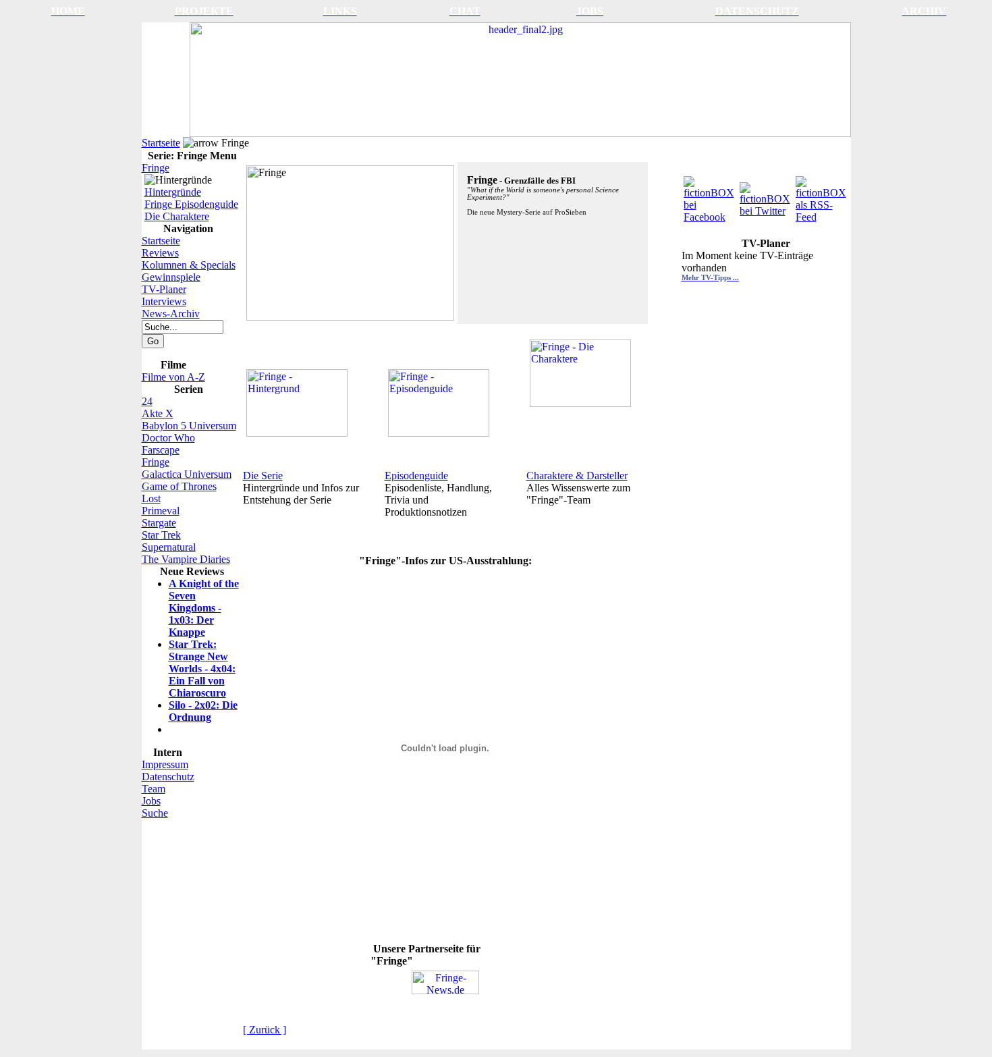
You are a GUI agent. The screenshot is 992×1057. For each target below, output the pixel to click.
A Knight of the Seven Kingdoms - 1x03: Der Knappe (204, 608)
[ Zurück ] (264, 1029)
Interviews (164, 301)
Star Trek (161, 535)
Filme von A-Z (173, 377)
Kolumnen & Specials (189, 265)
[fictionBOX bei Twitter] (766, 196)
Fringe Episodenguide (191, 204)
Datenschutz (168, 776)
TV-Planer (164, 289)
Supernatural (169, 547)
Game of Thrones (179, 486)
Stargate (159, 522)
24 (147, 401)
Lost (151, 498)
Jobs (151, 801)
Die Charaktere (176, 216)
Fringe (155, 167)
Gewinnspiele (171, 277)
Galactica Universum (186, 474)
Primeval (161, 510)
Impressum (165, 764)
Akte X (157, 413)
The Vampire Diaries (186, 559)
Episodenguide (416, 475)
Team (153, 788)
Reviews (160, 253)
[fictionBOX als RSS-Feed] (822, 196)
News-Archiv (171, 313)
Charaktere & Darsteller (577, 475)
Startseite (161, 142)
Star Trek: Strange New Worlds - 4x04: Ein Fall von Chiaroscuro (202, 669)
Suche (155, 813)
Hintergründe (172, 192)
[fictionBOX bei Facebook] (710, 196)
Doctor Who (168, 437)
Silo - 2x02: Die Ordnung (203, 711)
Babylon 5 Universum (189, 425)
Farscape (161, 450)
